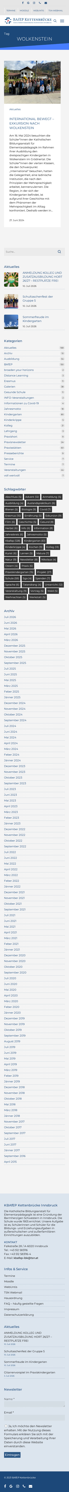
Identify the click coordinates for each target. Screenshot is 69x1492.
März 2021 (10, 938)
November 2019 (14, 1024)
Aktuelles (15, 109)
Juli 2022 (10, 852)
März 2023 (11, 812)
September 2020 (15, 972)
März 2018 (10, 1110)
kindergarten (34, 540)
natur (10, 559)
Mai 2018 (10, 1104)
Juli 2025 (10, 668)
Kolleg (8, 425)
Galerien (9, 386)
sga (27, 578)
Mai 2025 (10, 680)
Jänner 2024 (12, 760)
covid (45, 509)
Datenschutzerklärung (19, 1314)
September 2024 (15, 720)
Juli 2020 (10, 978)
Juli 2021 (9, 915)
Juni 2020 (10, 984)
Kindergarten (13, 414)
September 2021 (14, 909)
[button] (62, 21)
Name (9, 1399)
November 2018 (14, 1093)
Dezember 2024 (14, 703)
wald (52, 591)
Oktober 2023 (13, 777)
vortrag (37, 591)
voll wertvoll (12, 475)
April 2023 (10, 806)
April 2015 (10, 1161)
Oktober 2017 (13, 1127)
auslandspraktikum (41, 503)
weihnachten (15, 597)
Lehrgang (10, 431)
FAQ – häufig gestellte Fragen (24, 1303)
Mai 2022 (10, 863)
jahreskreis (14, 534)
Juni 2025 (10, 674)
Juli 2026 (10, 617)
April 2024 (11, 743)
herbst (11, 528)
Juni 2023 (10, 794)
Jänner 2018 (12, 1116)
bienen (11, 509)
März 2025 (11, 685)
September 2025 (15, 663)
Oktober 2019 (13, 1030)
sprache (12, 584)
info (25, 528)
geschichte (27, 522)
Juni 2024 (10, 731)
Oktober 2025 (13, 657)
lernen (26, 553)
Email (9, 1412)
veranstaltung (16, 591)
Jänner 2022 (12, 886)
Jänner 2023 (12, 823)
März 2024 (11, 749)
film (10, 522)
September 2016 (14, 1156)
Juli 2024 (10, 726)
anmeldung (52, 496)
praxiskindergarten (19, 572)
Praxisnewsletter (15, 442)
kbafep (12, 540)
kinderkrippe (15, 547)
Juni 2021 (10, 921)
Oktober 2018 (13, 1098)
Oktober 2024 (13, 714)
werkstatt (37, 597)
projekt (44, 572)
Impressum (11, 1309)
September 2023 (15, 783)
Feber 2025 (11, 691)
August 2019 (12, 1041)
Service (8, 458)
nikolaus (48, 559)
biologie (29, 509)
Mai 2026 (10, 628)
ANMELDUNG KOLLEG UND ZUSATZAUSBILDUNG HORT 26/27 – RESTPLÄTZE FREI (28, 1336)
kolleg (52, 547)
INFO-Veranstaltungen (19, 397)
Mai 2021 (9, 926)
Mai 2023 (10, 800)
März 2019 (10, 1070)
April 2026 (11, 634)
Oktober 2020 (13, 966)
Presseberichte (14, 453)
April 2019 (10, 1064)
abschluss (13, 496)
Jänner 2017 (12, 1150)
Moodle (9, 1281)
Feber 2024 (11, 754)
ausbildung (14, 503)
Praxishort (10, 436)
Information (43, 528)
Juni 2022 (10, 858)
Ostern (11, 565)
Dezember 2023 (14, 766)
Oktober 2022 (13, 840)
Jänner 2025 (12, 697)
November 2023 (14, 772)
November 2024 (14, 708)
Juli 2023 (10, 789)
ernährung (33, 515)
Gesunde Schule (14, 392)
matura (42, 553)
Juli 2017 (9, 1138)
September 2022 (15, 846)
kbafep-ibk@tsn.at (26, 1258)
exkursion (53, 515)
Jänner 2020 (12, 1012)
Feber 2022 (11, 880)
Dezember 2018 (14, 1087)
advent (32, 496)
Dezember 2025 (14, 645)
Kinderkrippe (12, 420)
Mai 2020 (10, 989)
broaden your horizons (19, 370)
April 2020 (11, 995)
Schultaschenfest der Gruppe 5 (24, 1351)
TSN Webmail (13, 1292)
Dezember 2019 (14, 1018)
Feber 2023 (11, 817)
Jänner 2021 (12, 949)
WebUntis (10, 1287)
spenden (42, 578)
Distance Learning (16, 375)
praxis (27, 565)
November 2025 (14, 651)
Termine (9, 464)
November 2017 (14, 1121)
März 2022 (11, 875)
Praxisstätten (12, 447)
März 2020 (11, 1001)
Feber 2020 (11, 1007)
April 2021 (10, 932)
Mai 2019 (9, 1058)
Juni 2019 (10, 1052)
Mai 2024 (10, 737)
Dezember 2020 (14, 955)
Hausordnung (13, 1298)
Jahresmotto (12, 408)
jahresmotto (37, 534)
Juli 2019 (9, 1047)
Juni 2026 (10, 622)
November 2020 (14, 961)
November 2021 (14, 898)
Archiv (8, 353)
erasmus (13, 515)
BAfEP (8, 364)
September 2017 (14, 1133)
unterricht (54, 584)
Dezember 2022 (14, 829)
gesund (47, 522)
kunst (11, 553)
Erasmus (9, 381)
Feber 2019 (11, 1075)
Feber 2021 (11, 944)
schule (12, 578)
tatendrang (32, 584)
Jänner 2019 (12, 1081)
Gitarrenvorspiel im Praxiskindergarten (29, 1372)
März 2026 (11, 640)
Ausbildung (11, 359)
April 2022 (11, 869)
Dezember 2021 (14, 892)
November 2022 (14, 835)
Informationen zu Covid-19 (21, 403)
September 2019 (14, 1035)
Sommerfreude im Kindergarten (25, 1362)
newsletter (29, 559)
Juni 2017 (10, 1144)
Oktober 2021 (13, 903)
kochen (35, 547)
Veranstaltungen (15, 470)
